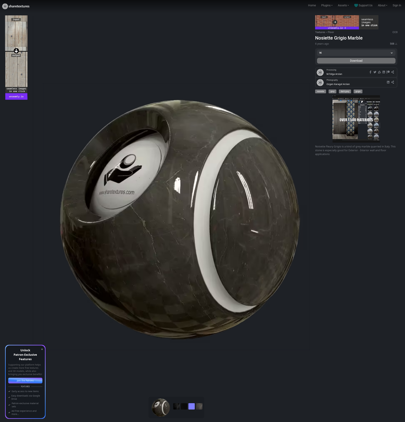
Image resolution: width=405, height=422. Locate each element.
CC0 (395, 32)
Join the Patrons (25, 380)
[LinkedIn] (384, 72)
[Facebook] (371, 72)
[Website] (393, 72)
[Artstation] (380, 72)
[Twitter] (375, 72)
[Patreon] (388, 72)
